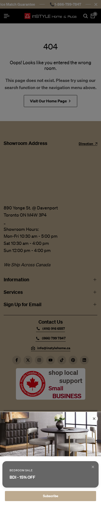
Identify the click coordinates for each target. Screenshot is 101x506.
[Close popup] (93, 467)
